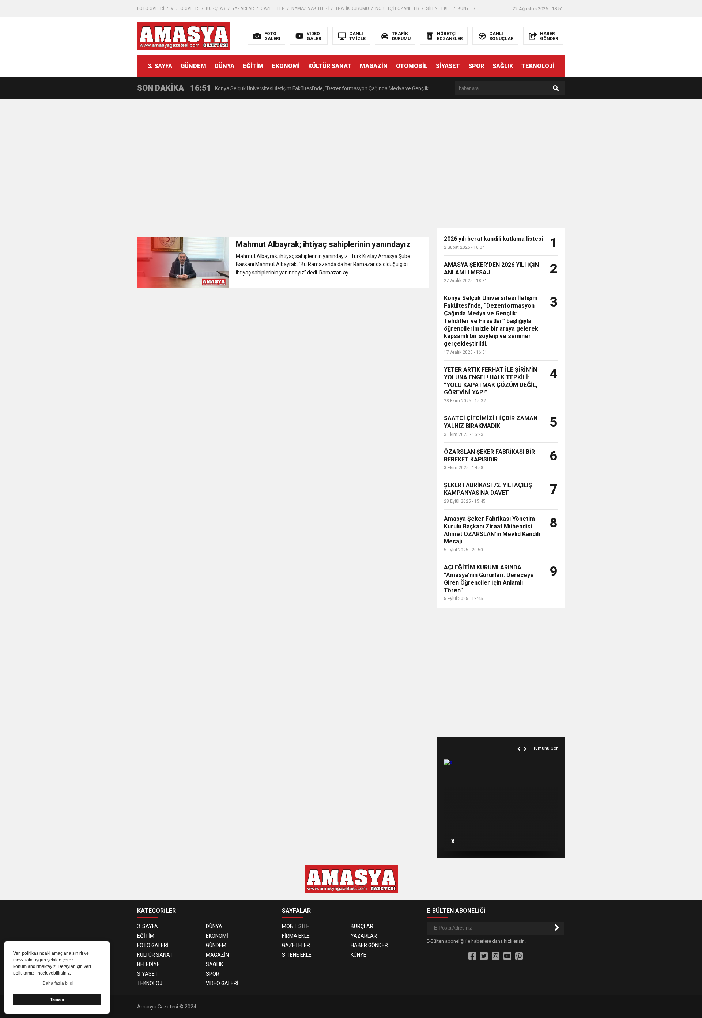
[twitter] (484, 956)
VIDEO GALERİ (185, 8)
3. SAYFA (160, 65)
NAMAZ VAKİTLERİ (310, 8)
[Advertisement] (637, 157)
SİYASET (448, 65)
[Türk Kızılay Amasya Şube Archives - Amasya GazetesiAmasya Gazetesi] (183, 35)
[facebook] (472, 956)
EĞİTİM (253, 65)
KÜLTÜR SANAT (329, 65)
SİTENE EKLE (438, 8)
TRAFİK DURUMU (352, 8)
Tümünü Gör (545, 748)
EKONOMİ (286, 65)
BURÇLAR (216, 8)
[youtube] (507, 956)
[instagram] (495, 956)
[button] (519, 740)
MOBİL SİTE (295, 926)
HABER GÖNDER (369, 945)
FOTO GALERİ (150, 8)
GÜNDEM (193, 65)
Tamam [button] (57, 999)
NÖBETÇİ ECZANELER (397, 8)
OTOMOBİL (411, 65)
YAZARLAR (243, 8)
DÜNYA (224, 65)
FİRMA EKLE (296, 936)
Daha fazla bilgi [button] (57, 983)
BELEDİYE (148, 964)
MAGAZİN (374, 65)
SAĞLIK (502, 65)
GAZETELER (273, 8)
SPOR (476, 65)
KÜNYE (464, 8)
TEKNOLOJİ (538, 65)
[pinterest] (519, 956)
